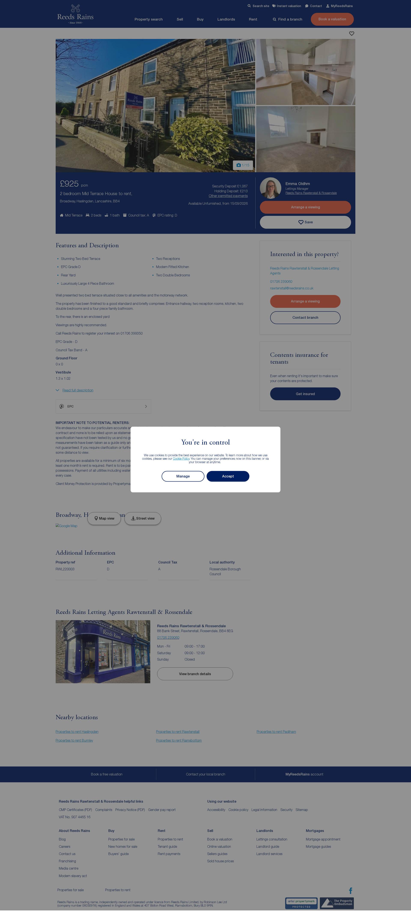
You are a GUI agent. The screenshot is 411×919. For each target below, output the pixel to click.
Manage (183, 476)
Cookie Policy (181, 458)
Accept (228, 476)
